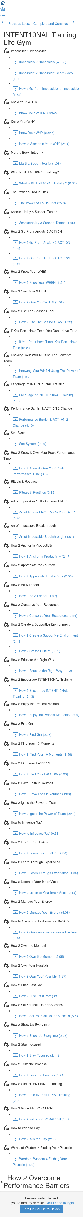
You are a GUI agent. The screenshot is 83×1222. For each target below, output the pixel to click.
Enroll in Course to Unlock (41, 1209)
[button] (3, 4)
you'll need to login (60, 1202)
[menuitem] (3, 10)
